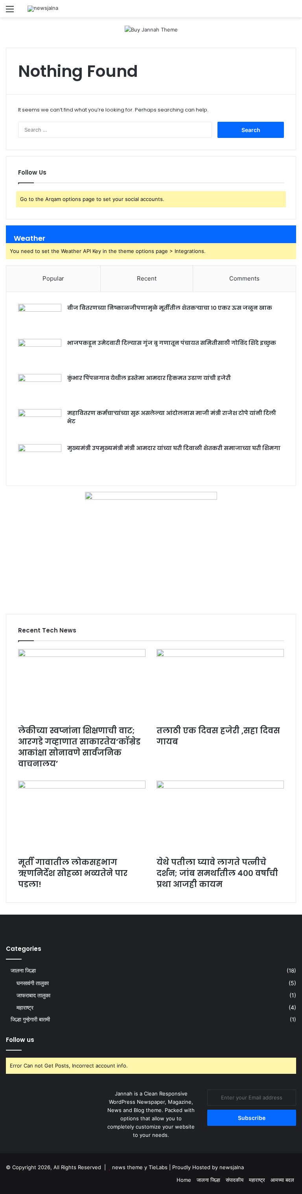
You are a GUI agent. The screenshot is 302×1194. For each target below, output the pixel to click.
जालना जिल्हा (23, 970)
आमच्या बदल (282, 1180)
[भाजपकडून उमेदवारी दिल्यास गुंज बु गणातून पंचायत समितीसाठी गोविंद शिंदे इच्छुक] (39, 353)
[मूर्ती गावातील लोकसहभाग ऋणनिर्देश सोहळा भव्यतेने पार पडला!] (81, 817)
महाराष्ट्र (25, 1007)
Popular (53, 278)
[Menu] (10, 11)
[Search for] (292, 11)
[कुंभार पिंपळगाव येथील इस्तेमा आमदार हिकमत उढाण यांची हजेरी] (39, 389)
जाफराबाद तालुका (33, 995)
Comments (244, 278)
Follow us (20, 1040)
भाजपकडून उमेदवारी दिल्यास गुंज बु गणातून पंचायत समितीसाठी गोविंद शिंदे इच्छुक (171, 343)
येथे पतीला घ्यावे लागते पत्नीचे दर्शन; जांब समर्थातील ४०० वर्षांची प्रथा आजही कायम (217, 873)
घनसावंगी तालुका (33, 983)
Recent (147, 278)
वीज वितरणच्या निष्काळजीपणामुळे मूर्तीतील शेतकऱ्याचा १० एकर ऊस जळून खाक (169, 308)
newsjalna (231, 1167)
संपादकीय (234, 1180)
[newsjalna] (43, 9)
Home (184, 1180)
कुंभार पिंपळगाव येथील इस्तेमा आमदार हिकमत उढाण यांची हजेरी (149, 378)
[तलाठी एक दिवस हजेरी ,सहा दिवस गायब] (220, 685)
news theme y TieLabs (140, 1167)
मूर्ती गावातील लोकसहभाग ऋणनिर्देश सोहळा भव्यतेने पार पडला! (72, 873)
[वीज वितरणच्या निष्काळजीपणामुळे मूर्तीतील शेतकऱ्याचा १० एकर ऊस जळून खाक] (39, 318)
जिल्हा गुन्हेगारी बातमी (30, 1019)
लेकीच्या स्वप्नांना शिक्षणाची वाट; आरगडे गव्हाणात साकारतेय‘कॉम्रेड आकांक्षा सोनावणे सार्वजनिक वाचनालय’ (79, 747)
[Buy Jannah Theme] (151, 29)
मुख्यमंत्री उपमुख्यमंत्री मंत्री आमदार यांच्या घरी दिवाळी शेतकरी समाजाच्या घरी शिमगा (173, 448)
